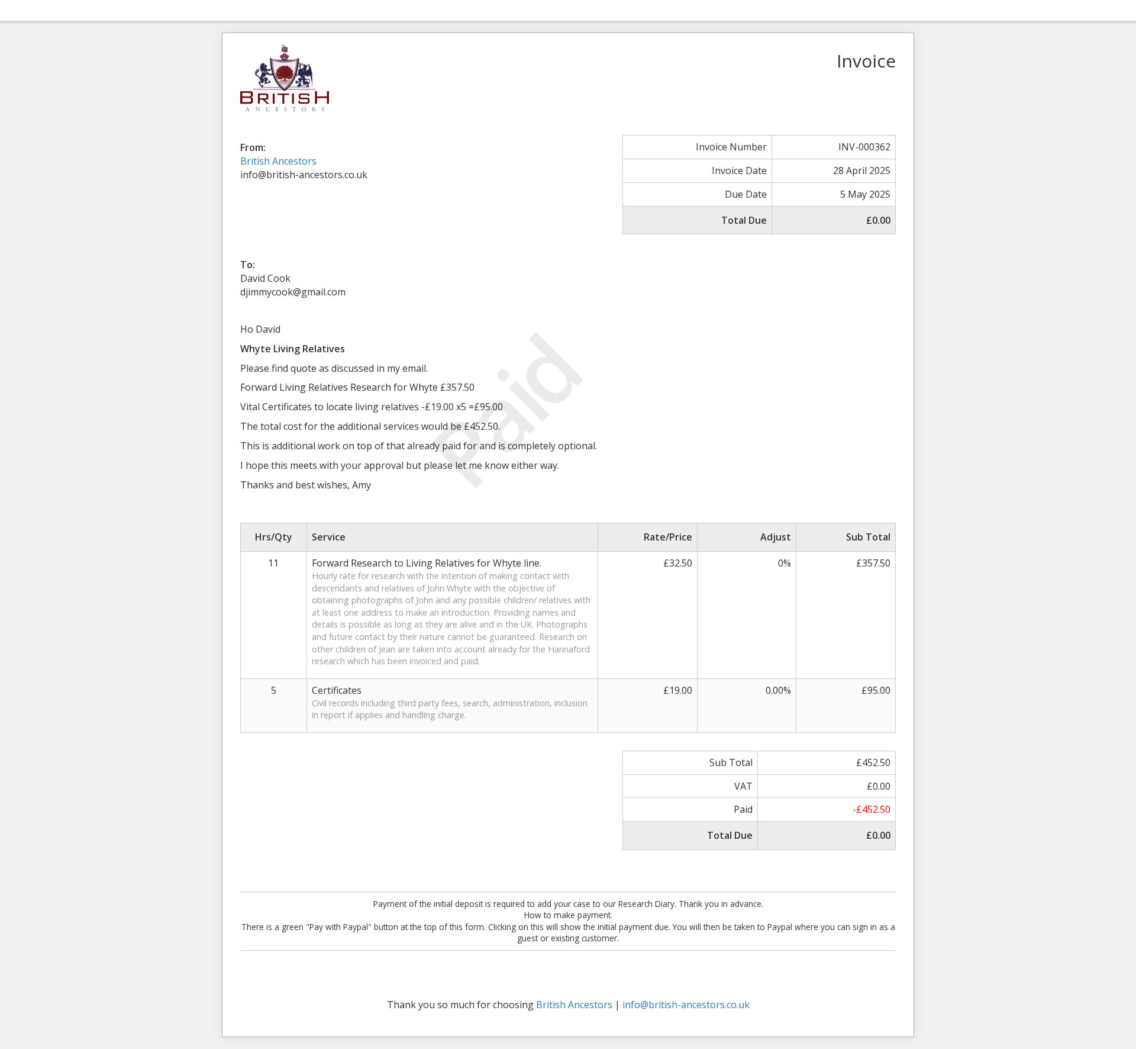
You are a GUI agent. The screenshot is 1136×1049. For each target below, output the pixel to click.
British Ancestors (278, 161)
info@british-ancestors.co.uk (686, 1004)
